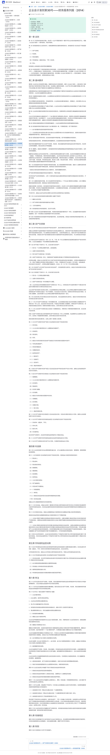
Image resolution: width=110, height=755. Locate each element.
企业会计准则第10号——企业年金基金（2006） (13, 58)
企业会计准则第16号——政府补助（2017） (13, 79)
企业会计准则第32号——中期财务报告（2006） (13, 157)
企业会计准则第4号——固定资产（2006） (13, 33)
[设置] (94, 2)
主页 (34, 2)
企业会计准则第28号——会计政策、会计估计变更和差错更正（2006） (13, 135)
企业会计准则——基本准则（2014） (12, 16)
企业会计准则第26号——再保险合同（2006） (13, 125)
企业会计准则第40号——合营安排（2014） (13, 190)
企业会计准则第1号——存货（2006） (12, 20)
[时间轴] (89, 2)
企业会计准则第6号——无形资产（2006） (13, 41)
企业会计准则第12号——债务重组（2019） (13, 67)
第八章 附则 (95, 36)
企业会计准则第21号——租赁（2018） (13, 100)
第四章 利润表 (95, 27)
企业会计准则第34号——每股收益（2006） (13, 165)
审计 (44, 2)
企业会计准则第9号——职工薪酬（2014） (13, 54)
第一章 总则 (95, 20)
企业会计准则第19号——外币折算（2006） (13, 92)
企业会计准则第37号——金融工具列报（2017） (13, 178)
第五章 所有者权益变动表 (98, 29)
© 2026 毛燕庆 (41, 752)
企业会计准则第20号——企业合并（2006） (13, 96)
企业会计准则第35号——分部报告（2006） (13, 169)
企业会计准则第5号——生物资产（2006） (13, 37)
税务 (69, 2)
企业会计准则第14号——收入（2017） (13, 75)
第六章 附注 (95, 32)
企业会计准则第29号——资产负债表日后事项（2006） (13, 140)
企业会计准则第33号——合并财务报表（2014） (13, 161)
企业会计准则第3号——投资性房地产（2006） (13, 29)
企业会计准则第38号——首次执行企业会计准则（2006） (13, 182)
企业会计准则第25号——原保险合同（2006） (13, 121)
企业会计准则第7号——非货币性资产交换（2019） (13, 46)
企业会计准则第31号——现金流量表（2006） (13, 152)
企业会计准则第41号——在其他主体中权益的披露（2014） (13, 194)
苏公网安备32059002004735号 (64, 752)
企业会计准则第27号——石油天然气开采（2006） (13, 130)
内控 (56, 2)
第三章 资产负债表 (96, 24)
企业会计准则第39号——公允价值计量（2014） (13, 186)
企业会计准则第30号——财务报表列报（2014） (13, 144)
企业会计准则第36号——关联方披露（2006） (13, 173)
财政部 (38, 30)
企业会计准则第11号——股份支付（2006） (13, 62)
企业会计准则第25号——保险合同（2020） (13, 117)
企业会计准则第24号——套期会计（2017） (13, 113)
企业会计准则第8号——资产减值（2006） (13, 50)
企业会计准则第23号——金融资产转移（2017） (13, 109)
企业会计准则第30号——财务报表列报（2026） (13, 148)
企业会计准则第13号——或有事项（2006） (13, 71)
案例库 (76, 2)
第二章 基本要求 (96, 22)
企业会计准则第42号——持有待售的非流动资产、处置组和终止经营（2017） (13, 199)
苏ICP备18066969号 (51, 752)
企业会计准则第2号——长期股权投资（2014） (13, 25)
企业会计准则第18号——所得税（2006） (13, 88)
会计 (38, 2)
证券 (50, 2)
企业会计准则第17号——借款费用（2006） (13, 83)
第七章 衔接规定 (96, 34)
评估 (62, 2)
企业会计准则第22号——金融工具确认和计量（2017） (13, 104)
